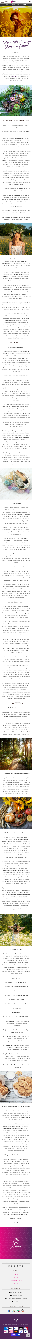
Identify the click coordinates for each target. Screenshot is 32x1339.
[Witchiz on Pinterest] (20, 1266)
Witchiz (9, 1324)
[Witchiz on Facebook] (12, 1266)
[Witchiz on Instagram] (9, 1266)
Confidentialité (16, 1284)
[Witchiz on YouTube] (15, 1266)
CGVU (16, 1277)
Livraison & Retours (16, 1280)
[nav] (4, 2)
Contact (16, 1274)
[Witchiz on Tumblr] (23, 1266)
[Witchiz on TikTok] (17, 1266)
